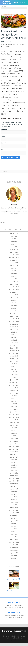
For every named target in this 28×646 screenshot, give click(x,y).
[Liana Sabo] (20, 2)
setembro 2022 (14, 358)
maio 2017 (14, 529)
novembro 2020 (14, 417)
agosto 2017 (14, 521)
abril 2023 (14, 340)
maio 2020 (14, 433)
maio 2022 (14, 369)
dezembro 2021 (14, 382)
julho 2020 (14, 428)
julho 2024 (14, 300)
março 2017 (14, 534)
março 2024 (14, 311)
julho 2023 (14, 332)
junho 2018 (14, 494)
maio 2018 (14, 497)
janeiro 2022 (14, 380)
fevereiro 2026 (14, 249)
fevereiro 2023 (14, 345)
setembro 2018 (14, 486)
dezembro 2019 (14, 446)
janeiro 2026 (14, 252)
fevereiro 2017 (14, 537)
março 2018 (14, 502)
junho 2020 (14, 430)
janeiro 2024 (14, 316)
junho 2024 (14, 303)
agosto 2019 (14, 457)
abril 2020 (14, 436)
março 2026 (14, 247)
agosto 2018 (14, 489)
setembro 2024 (14, 295)
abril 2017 (14, 531)
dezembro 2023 (14, 319)
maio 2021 (14, 401)
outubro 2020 (14, 420)
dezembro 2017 (14, 510)
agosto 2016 (14, 553)
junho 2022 (14, 366)
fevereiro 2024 (14, 313)
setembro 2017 (14, 518)
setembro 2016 (14, 550)
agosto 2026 (14, 233)
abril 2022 (14, 372)
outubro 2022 (14, 356)
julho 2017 (14, 523)
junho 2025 (14, 271)
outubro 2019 (14, 452)
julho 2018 (14, 491)
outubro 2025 (14, 260)
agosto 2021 (14, 393)
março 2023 (14, 342)
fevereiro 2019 (14, 473)
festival (8, 46)
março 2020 (14, 438)
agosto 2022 (14, 361)
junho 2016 (14, 558)
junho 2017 (14, 526)
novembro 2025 (14, 257)
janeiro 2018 (14, 507)
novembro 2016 (14, 545)
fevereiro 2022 (14, 377)
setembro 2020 (14, 422)
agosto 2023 (14, 329)
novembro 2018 (14, 481)
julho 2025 (14, 268)
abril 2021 (14, 404)
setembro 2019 (14, 454)
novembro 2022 (14, 353)
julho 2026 (14, 236)
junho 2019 (14, 462)
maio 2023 (14, 337)
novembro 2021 (14, 385)
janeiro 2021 (14, 412)
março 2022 (14, 374)
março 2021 (14, 406)
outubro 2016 (14, 547)
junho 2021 (14, 398)
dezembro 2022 (14, 350)
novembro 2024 (14, 289)
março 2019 (14, 470)
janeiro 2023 (14, 348)
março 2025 (14, 279)
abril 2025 (14, 276)
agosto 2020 (14, 425)
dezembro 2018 (14, 478)
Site (2, 150)
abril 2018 (14, 499)
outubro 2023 (14, 324)
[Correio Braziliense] (7, 2)
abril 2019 (14, 468)
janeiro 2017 (14, 539)
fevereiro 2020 (14, 441)
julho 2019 (14, 460)
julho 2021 (14, 396)
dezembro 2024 (14, 287)
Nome (3, 136)
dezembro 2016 (14, 542)
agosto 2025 (14, 265)
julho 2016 (14, 555)
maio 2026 (14, 241)
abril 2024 (14, 308)
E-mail (3, 143)
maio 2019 (14, 465)
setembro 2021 (14, 390)
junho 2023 (14, 335)
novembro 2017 (14, 513)
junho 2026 (14, 239)
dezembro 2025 (14, 255)
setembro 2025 (14, 263)
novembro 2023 (14, 321)
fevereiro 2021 (14, 409)
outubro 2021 (14, 388)
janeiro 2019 (14, 475)
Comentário (5, 129)
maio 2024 (14, 305)
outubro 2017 (14, 515)
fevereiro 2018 (14, 505)
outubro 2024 (14, 292)
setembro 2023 (14, 327)
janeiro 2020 (14, 444)
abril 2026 (14, 244)
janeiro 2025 (14, 284)
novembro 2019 (14, 449)
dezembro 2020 (14, 414)
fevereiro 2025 (14, 281)
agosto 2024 (14, 297)
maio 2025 (14, 273)
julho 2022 (14, 364)
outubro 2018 (14, 483)
